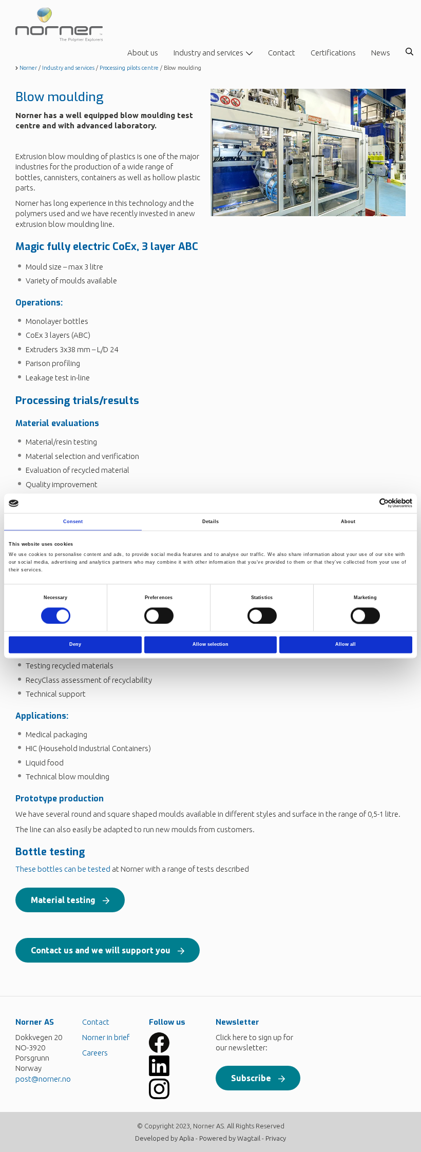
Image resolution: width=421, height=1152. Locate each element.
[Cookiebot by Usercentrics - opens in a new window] (367, 503)
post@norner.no (43, 1078)
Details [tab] (210, 521)
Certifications (333, 52)
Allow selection (210, 644)
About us (142, 52)
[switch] (159, 615)
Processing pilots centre (129, 68)
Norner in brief (105, 1037)
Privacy (275, 1138)
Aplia (186, 1138)
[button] (70, 900)
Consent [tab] (73, 521)
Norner (28, 68)
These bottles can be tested (62, 869)
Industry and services (208, 52)
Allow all (345, 644)
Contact (281, 52)
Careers (95, 1052)
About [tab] (348, 521)
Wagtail (248, 1138)
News (380, 52)
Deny (75, 644)
